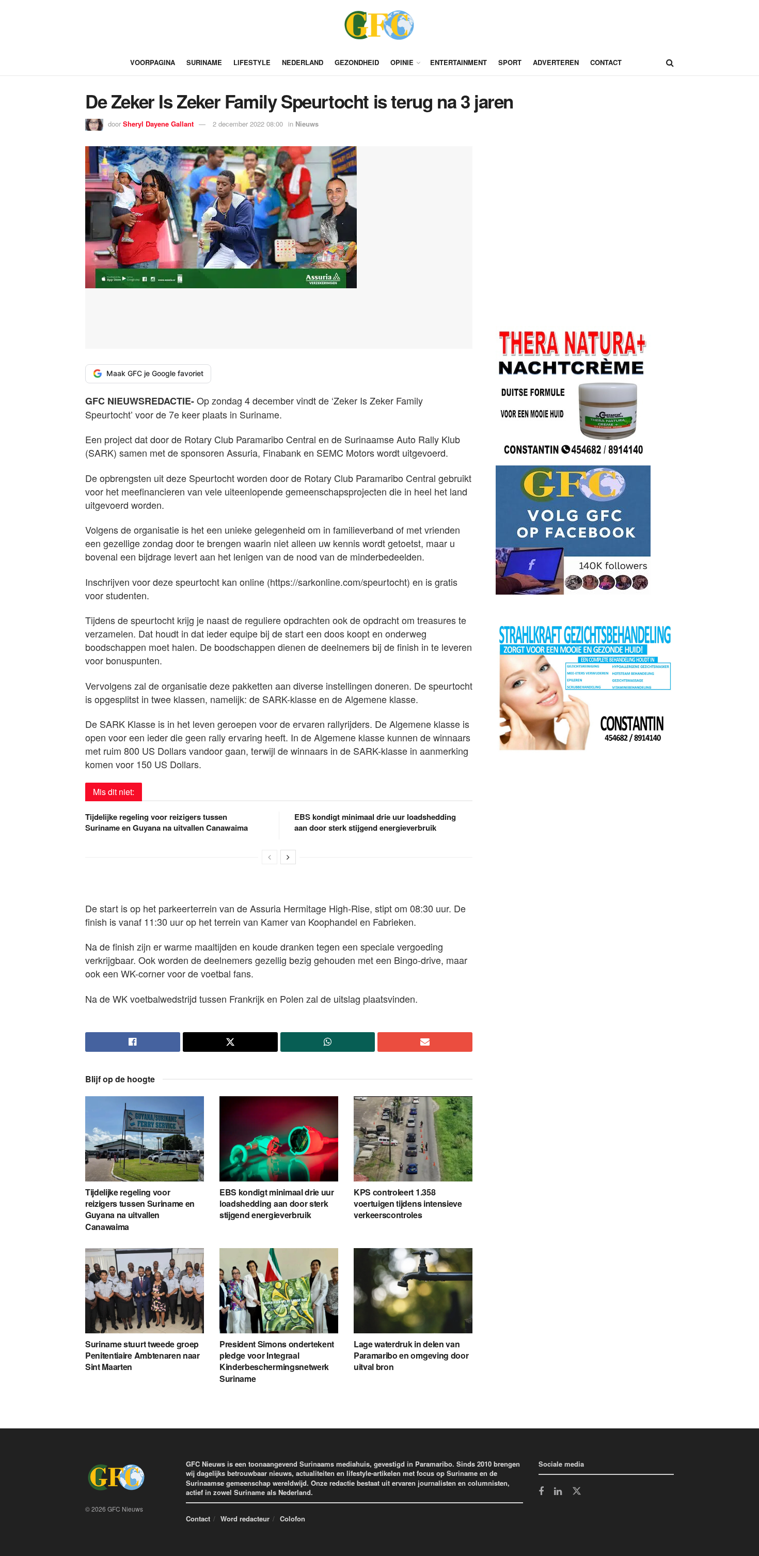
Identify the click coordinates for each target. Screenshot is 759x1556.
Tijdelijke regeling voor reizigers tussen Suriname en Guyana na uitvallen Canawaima (166, 822)
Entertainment (458, 62)
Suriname (204, 62)
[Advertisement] (573, 238)
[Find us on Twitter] (576, 1491)
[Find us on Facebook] (541, 1492)
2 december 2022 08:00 (248, 124)
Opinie (402, 62)
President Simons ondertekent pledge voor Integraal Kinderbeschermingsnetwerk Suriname (276, 1361)
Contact (606, 62)
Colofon (292, 1518)
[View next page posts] (288, 857)
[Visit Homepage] (379, 25)
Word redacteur (245, 1518)
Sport (509, 62)
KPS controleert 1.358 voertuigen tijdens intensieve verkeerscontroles (408, 1203)
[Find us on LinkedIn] (558, 1492)
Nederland (302, 62)
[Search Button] (670, 62)
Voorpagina (152, 62)
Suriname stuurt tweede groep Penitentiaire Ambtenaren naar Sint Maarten (142, 1355)
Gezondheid (357, 62)
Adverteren (556, 62)
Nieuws (307, 124)
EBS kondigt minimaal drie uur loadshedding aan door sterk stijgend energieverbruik (375, 822)
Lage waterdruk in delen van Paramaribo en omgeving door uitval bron (411, 1355)
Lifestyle (252, 62)
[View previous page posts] (269, 857)
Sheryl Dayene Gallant (158, 124)
